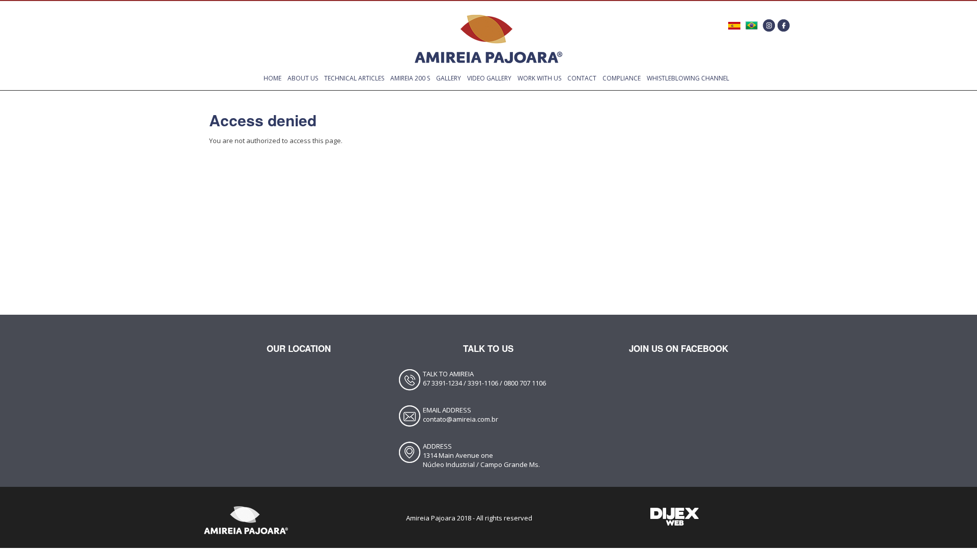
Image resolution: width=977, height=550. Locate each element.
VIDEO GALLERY (489, 78)
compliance (621, 78)
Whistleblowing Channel (688, 78)
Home (272, 78)
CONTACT (581, 78)
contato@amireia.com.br (460, 419)
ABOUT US (303, 78)
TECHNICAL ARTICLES (354, 78)
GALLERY (448, 78)
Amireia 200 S (410, 78)
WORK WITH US (539, 78)
